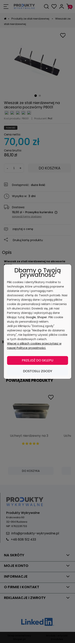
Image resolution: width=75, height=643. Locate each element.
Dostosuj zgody (37, 371)
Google (31, 317)
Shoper (42, 317)
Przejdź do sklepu (37, 360)
